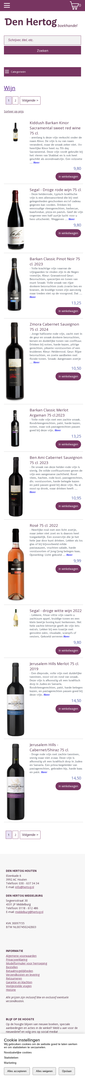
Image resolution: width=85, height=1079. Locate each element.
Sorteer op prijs (14, 111)
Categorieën (18, 71)
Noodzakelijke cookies (18, 1052)
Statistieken (11, 1057)
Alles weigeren (44, 1071)
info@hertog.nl (24, 887)
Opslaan (67, 1071)
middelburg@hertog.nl (29, 912)
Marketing (10, 1062)
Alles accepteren (16, 1071)
